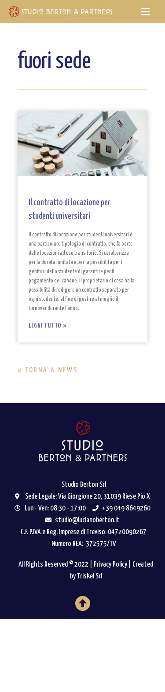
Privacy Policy (110, 564)
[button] (145, 11)
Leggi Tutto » (48, 325)
